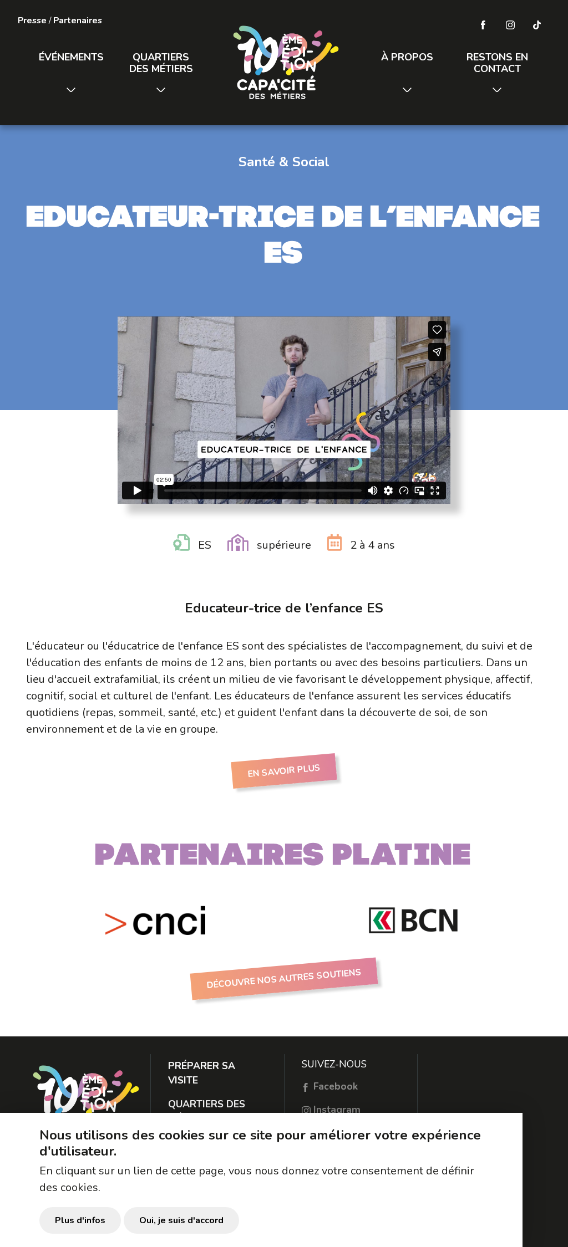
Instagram (336, 1109)
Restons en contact (497, 63)
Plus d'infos (80, 1220)
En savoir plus (284, 771)
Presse (32, 20)
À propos (407, 57)
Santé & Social (284, 162)
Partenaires (77, 20)
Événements (71, 57)
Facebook (334, 1086)
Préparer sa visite (201, 1073)
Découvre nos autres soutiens (284, 979)
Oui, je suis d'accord (181, 1220)
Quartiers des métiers (161, 63)
